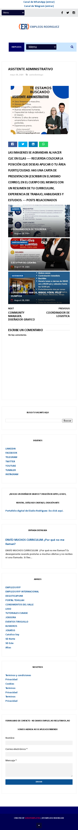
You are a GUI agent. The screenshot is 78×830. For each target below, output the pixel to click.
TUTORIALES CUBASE (16, 613)
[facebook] (62, 13)
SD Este (9, 643)
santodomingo (36, 75)
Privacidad (11, 679)
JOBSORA (10, 617)
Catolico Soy (12, 634)
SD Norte (10, 639)
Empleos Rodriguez (54, 818)
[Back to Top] (39, 825)
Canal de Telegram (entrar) (39, 6)
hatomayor (17, 276)
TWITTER (10, 461)
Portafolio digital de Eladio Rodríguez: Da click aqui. (34, 511)
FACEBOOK (11, 453)
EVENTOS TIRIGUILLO (16, 622)
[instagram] (73, 13)
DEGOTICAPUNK (14, 596)
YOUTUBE (10, 466)
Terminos (10, 688)
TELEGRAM (11, 457)
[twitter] (67, 13)
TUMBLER (10, 470)
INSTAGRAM (11, 474)
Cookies (9, 684)
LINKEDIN (10, 448)
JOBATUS (10, 630)
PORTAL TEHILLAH (14, 600)
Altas (8, 647)
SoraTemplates (32, 818)
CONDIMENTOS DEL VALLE (19, 604)
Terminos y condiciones (18, 675)
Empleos (17, 47)
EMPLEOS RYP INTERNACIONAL (22, 591)
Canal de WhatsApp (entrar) (39, 2)
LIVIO (8, 609)
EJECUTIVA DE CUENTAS (23, 262)
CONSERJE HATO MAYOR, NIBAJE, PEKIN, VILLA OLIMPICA (36, 294)
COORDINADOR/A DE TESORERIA (28, 229)
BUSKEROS (11, 626)
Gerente (15, 209)
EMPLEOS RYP (13, 587)
